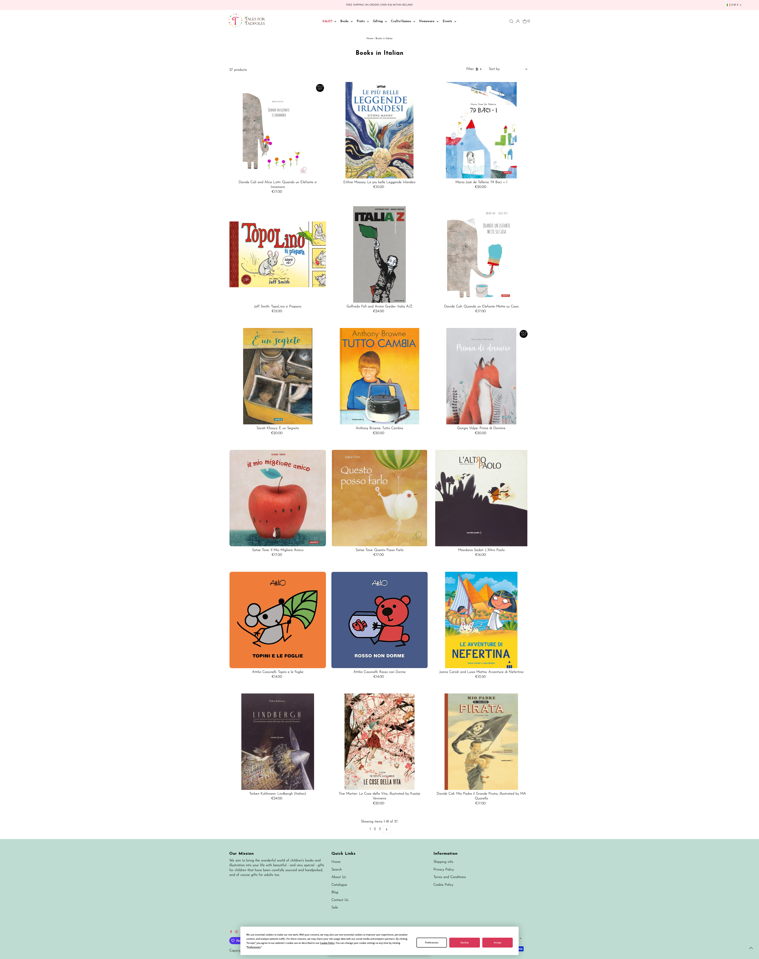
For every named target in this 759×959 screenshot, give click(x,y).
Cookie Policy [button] (327, 943)
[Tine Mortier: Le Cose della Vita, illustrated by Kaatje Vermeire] (379, 741)
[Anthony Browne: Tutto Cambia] (379, 376)
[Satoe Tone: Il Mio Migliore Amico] (277, 498)
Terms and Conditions (449, 877)
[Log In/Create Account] (518, 21)
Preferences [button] (254, 947)
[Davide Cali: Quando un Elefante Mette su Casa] (481, 254)
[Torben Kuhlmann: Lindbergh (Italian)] (277, 741)
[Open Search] (511, 21)
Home (369, 38)
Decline (465, 942)
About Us (338, 877)
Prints (361, 21)
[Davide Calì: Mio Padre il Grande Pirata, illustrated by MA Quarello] (481, 741)
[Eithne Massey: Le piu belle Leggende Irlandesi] (379, 130)
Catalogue (339, 885)
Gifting (378, 21)
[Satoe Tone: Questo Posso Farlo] (379, 498)
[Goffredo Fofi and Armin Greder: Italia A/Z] (379, 254)
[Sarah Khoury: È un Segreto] (277, 376)
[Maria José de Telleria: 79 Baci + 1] (481, 130)
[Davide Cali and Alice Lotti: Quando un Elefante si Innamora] (277, 130)
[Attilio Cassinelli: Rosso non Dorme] (379, 620)
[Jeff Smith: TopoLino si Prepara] (277, 254)
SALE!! (327, 21)
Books (345, 21)
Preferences (431, 942)
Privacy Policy (443, 869)
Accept (497, 942)
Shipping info (443, 862)
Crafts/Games (401, 21)
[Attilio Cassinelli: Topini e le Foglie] (277, 620)
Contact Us (339, 900)
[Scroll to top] (751, 948)
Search (336, 869)
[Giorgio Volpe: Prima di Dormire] (481, 376)
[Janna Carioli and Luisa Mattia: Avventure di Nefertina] (481, 620)
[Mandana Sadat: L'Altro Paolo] (481, 498)
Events (448, 21)
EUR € (735, 5)
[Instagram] (236, 932)
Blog (334, 892)
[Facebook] (231, 932)
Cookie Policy (443, 885)
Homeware (427, 21)
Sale (334, 907)
